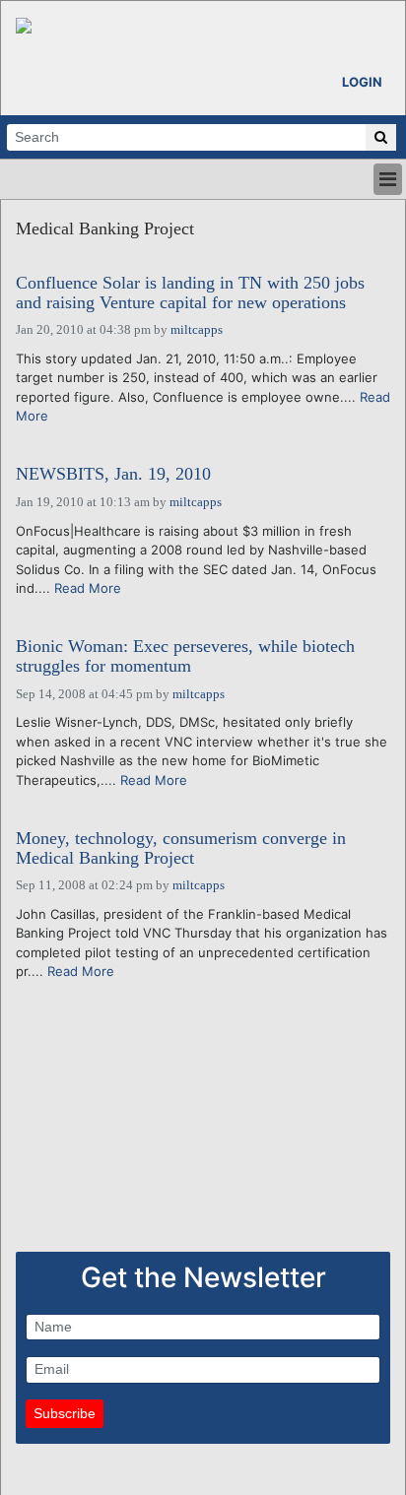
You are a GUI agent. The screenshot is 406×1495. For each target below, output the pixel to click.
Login (362, 82)
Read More (87, 588)
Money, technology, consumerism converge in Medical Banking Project (181, 848)
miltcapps (196, 329)
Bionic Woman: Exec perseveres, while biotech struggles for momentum (185, 656)
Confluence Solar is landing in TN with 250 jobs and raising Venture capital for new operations (190, 293)
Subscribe (65, 1413)
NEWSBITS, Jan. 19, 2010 (113, 474)
